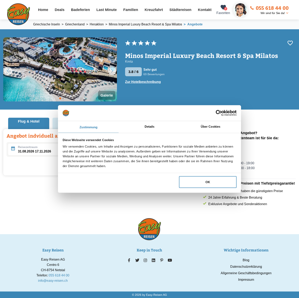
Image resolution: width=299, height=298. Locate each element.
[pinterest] (161, 260)
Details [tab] (150, 126)
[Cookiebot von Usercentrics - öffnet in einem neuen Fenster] (219, 113)
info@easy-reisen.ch (53, 280)
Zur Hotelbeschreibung (143, 82)
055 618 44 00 (272, 7)
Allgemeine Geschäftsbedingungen (246, 273)
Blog (246, 260)
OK (207, 182)
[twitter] (137, 260)
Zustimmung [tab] (89, 127)
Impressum (246, 279)
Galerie (106, 95)
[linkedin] (154, 260)
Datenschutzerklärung (246, 266)
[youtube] (170, 260)
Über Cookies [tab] (210, 126)
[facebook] (129, 260)
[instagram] (145, 260)
